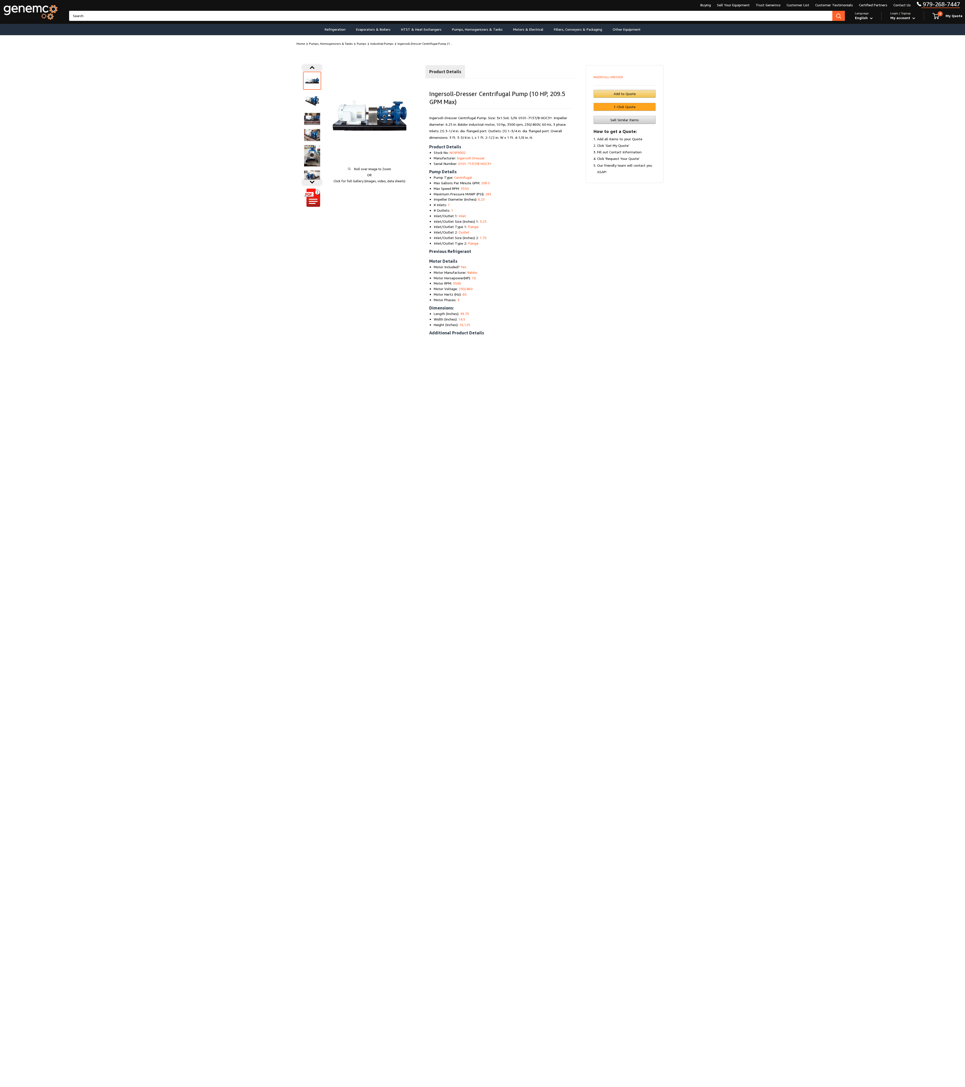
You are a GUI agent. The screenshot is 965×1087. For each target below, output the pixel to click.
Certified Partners (873, 5)
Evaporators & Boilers (373, 29)
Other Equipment (627, 29)
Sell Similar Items (624, 120)
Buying (705, 5)
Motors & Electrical (528, 29)
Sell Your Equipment (733, 5)
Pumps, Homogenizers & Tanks (477, 29)
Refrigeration (335, 29)
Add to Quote (625, 94)
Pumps (361, 44)
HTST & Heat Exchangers (421, 29)
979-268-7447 (940, 4)
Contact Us (902, 5)
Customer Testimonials (834, 5)
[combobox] (450, 16)
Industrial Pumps (382, 44)
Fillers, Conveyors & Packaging (578, 29)
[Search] (838, 16)
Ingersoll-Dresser (608, 77)
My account (900, 18)
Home (301, 44)
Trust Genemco (768, 5)
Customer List (798, 5)
